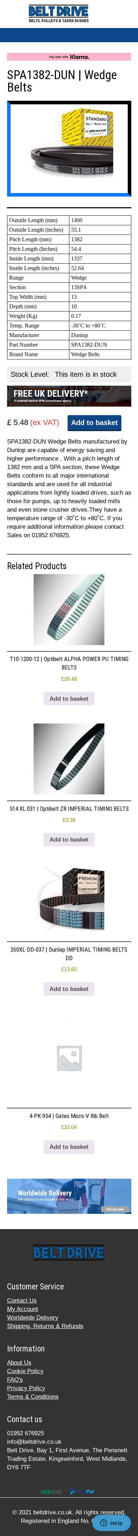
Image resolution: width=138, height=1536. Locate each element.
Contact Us (22, 1300)
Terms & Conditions (33, 1396)
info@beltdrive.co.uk (34, 1441)
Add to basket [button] (69, 698)
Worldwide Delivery (32, 1317)
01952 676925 (25, 1433)
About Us (19, 1362)
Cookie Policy (25, 1371)
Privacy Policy (26, 1388)
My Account (22, 1309)
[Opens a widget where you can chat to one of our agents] (111, 1523)
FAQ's (15, 1379)
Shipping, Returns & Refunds (45, 1326)
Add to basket (94, 422)
